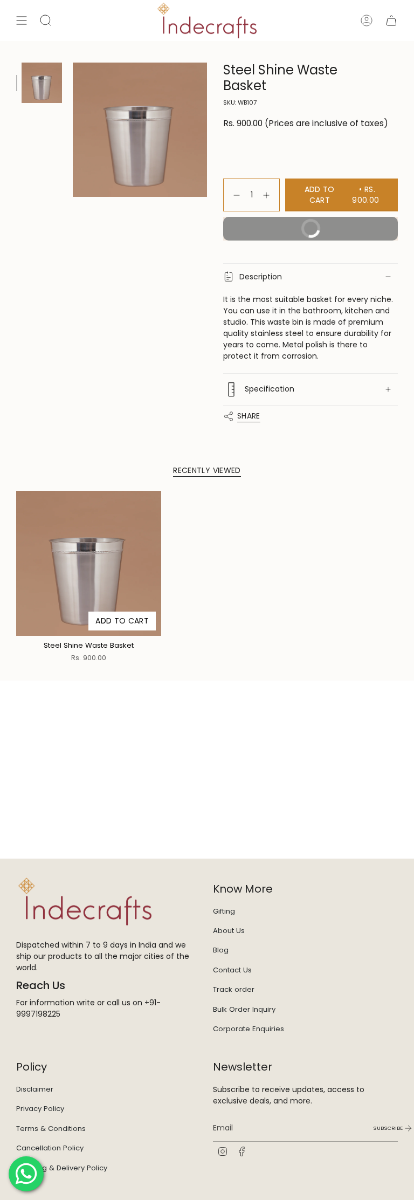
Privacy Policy (40, 1108)
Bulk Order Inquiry (244, 1009)
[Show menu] (21, 20)
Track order (233, 989)
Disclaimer (34, 1089)
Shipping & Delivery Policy (61, 1168)
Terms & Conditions (51, 1128)
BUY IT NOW (278, 232)
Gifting (224, 911)
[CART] (391, 20)
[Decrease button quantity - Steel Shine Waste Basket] (234, 195)
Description (260, 276)
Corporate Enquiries (248, 1029)
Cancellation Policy (50, 1148)
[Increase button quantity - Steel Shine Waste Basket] (268, 195)
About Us (229, 930)
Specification (269, 388)
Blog (221, 950)
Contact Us (232, 970)
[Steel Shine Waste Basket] (88, 563)
